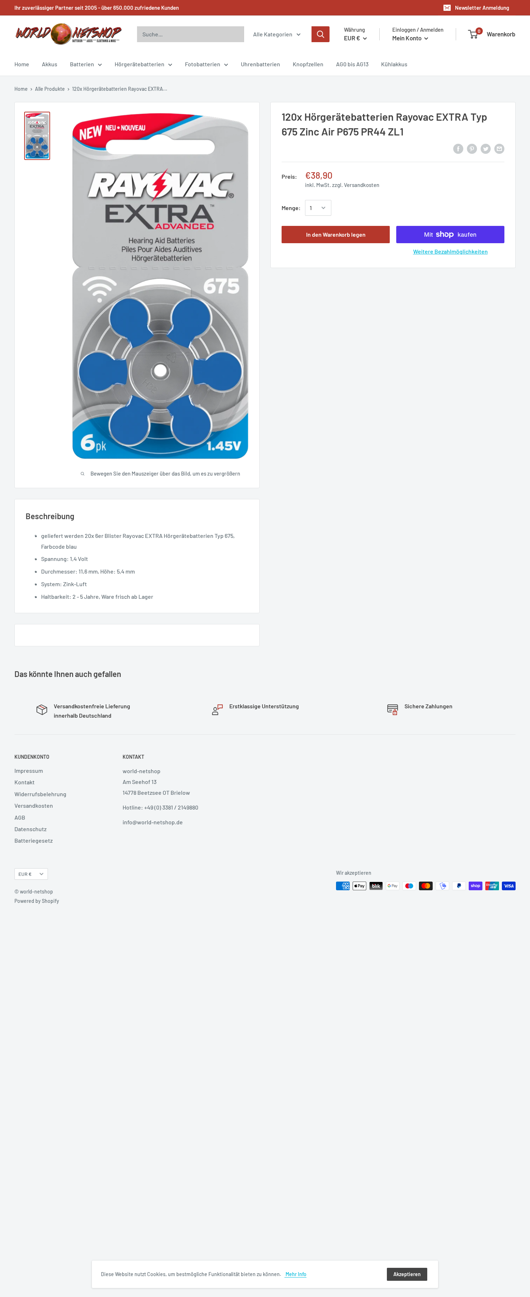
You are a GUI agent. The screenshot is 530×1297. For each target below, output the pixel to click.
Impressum (28, 770)
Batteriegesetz (33, 840)
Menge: (291, 207)
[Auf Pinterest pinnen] (472, 148)
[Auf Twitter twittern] (486, 148)
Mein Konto (407, 37)
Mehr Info (295, 1274)
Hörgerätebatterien (139, 64)
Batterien (82, 64)
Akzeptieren (407, 1274)
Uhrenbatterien (260, 64)
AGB (19, 817)
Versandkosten (361, 185)
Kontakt (24, 782)
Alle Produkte (50, 89)
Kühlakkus (394, 64)
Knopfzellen (308, 64)
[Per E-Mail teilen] (499, 148)
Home (21, 64)
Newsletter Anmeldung (482, 7)
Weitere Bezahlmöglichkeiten (450, 251)
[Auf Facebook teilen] (458, 148)
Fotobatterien (202, 64)
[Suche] (321, 34)
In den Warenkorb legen (336, 234)
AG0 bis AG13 (352, 64)
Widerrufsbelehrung (40, 793)
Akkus (49, 64)
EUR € (25, 874)
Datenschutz (30, 828)
